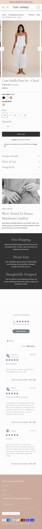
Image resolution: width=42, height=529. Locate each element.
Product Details (10, 156)
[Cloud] (7, 97)
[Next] (40, 49)
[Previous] (2, 49)
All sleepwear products (16, 15)
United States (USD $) (10, 513)
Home (4, 15)
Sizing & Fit (8, 167)
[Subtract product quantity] (4, 126)
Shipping (14, 139)
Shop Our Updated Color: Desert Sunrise (21, 2)
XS (5, 115)
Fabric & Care (9, 161)
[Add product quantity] (11, 126)
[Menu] (3, 7)
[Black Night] (3, 97)
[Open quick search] (7, 7)
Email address (8, 502)
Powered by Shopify (24, 523)
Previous (31, 15)
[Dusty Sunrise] (3, 104)
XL (25, 115)
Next (38, 15)
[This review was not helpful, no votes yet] (34, 380)
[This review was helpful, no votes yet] (30, 380)
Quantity (7, 121)
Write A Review (21, 331)
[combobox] (28, 346)
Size (4, 110)
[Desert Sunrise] (11, 97)
